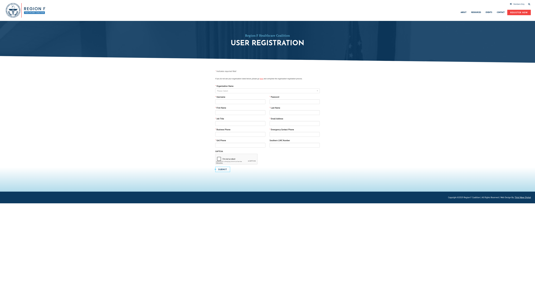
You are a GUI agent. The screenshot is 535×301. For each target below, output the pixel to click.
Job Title (219, 118)
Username (220, 97)
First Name (220, 107)
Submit (222, 169)
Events (489, 12)
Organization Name (224, 86)
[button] (267, 90)
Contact (501, 12)
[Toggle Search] (529, 4)
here (261, 78)
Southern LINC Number (280, 140)
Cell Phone (220, 140)
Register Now (519, 12)
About (463, 12)
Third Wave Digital (523, 197)
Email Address (276, 118)
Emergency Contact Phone (282, 129)
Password (274, 97)
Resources (476, 12)
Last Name (275, 107)
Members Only (518, 4)
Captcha (219, 151)
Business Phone (222, 129)
